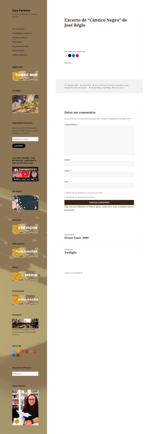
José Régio (107, 88)
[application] (25, 174)
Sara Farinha (21, 10)
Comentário (71, 124)
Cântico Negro (96, 88)
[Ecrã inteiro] (37, 179)
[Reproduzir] (16, 179)
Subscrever (19, 146)
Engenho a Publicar (20, 37)
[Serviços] (25, 228)
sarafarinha (86, 85)
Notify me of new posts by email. (80, 197)
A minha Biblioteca (19, 55)
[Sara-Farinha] (25, 407)
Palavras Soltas (18, 50)
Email (67, 171)
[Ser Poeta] (25, 202)
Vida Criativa (17, 42)
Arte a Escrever (18, 29)
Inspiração (118, 85)
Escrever (110, 85)
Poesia (67, 88)
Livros (126, 85)
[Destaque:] (25, 323)
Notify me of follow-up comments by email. (84, 193)
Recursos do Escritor (20, 46)
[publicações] (25, 252)
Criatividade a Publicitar (22, 33)
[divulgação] (25, 300)
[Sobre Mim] (25, 75)
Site (66, 182)
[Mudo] (33, 179)
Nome (67, 160)
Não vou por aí (118, 88)
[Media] (25, 276)
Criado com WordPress (73, 273)
